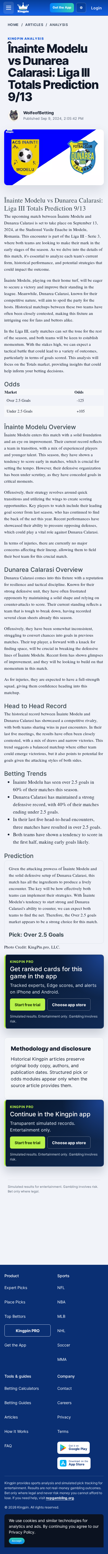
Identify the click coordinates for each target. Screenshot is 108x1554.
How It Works (16, 1431)
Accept (17, 1540)
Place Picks (14, 1302)
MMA (61, 1359)
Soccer (63, 1345)
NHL (61, 1330)
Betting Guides (17, 1402)
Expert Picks (15, 1287)
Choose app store (69, 1004)
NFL (61, 1287)
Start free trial (27, 1004)
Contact (64, 1388)
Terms (62, 1431)
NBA (61, 1302)
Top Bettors (14, 1316)
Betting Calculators (21, 1388)
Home (13, 25)
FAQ (8, 1445)
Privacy (64, 1417)
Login (96, 8)
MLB (61, 1316)
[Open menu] (8, 8)
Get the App (62, 7)
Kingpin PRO (28, 1330)
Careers (64, 1402)
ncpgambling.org (60, 1498)
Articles (34, 25)
